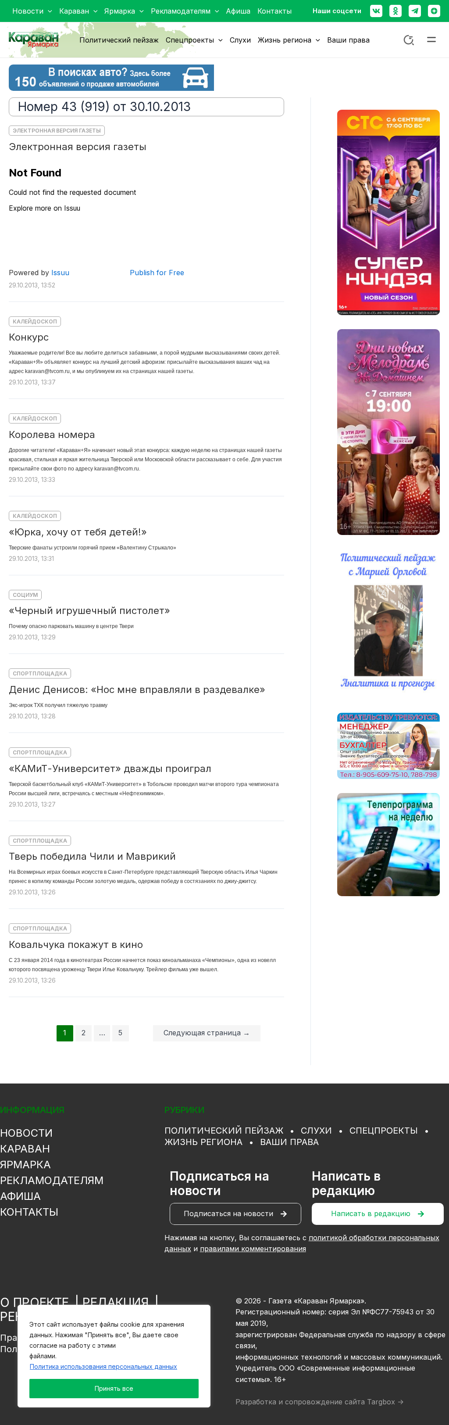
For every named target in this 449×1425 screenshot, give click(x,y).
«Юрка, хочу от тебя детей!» (78, 532)
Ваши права (289, 1142)
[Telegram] (415, 11)
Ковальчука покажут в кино (76, 944)
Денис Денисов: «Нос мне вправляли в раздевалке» (137, 689)
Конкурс (29, 337)
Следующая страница (207, 1032)
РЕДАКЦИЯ (115, 1302)
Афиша (20, 1196)
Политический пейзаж (223, 1130)
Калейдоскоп (35, 321)
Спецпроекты (383, 1130)
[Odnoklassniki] (395, 11)
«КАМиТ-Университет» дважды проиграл (110, 768)
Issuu (60, 272)
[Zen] (434, 11)
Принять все (114, 1388)
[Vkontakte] (376, 11)
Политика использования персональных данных (103, 1366)
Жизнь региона (203, 1142)
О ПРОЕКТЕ (34, 1302)
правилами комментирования (253, 1248)
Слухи (316, 1130)
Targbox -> (385, 1401)
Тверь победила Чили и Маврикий (92, 856)
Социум (25, 595)
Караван (25, 1148)
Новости (26, 1133)
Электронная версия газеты (57, 130)
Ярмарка (25, 1164)
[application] (47, 11)
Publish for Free (157, 272)
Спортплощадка (40, 673)
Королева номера (52, 434)
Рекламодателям (51, 1180)
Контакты (29, 1212)
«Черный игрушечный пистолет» (89, 610)
